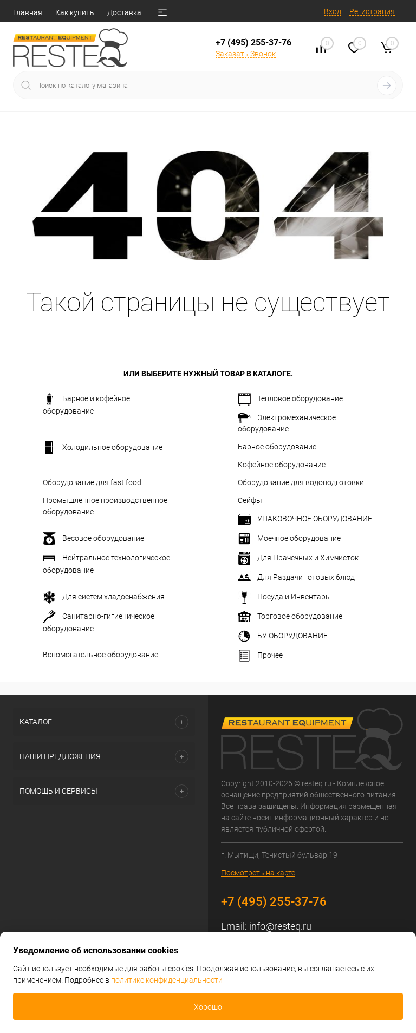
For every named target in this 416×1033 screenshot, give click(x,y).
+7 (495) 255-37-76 (253, 42)
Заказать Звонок (246, 53)
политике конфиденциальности (167, 980)
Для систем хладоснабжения (113, 596)
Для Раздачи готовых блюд (306, 577)
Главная (27, 12)
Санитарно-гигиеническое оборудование (98, 622)
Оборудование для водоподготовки (301, 482)
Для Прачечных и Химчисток (308, 557)
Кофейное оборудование (282, 464)
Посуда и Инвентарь (293, 596)
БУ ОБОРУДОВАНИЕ (292, 635)
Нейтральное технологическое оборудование (106, 563)
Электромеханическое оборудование (287, 423)
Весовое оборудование (103, 538)
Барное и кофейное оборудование (86, 404)
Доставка (124, 12)
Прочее (270, 655)
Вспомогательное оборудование (100, 654)
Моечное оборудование (299, 538)
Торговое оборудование (299, 616)
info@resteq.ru (280, 926)
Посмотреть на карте (258, 872)
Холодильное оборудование (112, 447)
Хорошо (208, 1007)
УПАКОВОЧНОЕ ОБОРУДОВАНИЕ (314, 518)
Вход (332, 11)
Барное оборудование (277, 446)
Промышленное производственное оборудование (105, 506)
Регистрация (372, 11)
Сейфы (250, 500)
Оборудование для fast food (92, 482)
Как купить (74, 12)
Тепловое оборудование (300, 398)
